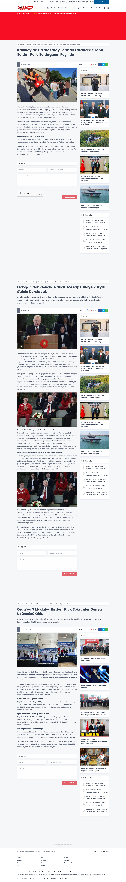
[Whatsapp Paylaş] (106, 64)
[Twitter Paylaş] (103, 64)
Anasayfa (21, 44)
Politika (98, 8)
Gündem (86, 8)
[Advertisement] (63, 28)
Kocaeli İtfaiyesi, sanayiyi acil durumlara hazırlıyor (53, 13)
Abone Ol (82, 64)
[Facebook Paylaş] (100, 64)
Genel (53, 8)
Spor (79, 8)
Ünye (73, 8)
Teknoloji (60, 8)
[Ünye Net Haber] (25, 8)
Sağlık (67, 8)
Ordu (92, 8)
